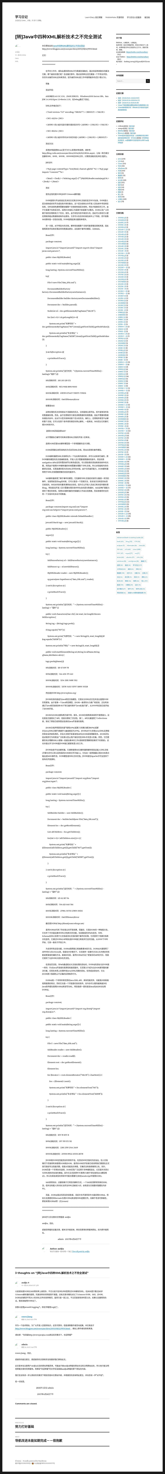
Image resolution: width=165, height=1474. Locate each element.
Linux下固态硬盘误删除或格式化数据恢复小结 (133, 105)
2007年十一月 (123, 431)
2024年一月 (122, 251)
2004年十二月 (123, 514)
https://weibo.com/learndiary (137, 52)
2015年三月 (122, 322)
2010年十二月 (122, 362)
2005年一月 (122, 511)
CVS (137, 541)
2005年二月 (122, 509)
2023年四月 (122, 263)
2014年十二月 (122, 327)
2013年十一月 (122, 336)
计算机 (120, 199)
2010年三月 (122, 381)
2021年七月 (122, 301)
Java (16, 58)
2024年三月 (122, 246)
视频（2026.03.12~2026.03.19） (129, 103)
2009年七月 (122, 398)
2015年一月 (122, 324)
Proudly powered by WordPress (34, 1461)
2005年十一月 (123, 488)
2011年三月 (121, 357)
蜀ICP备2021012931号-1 (23, 1463)
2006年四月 (122, 476)
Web (119, 166)
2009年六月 (122, 400)
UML (140, 557)
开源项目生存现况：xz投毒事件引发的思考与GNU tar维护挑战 (133, 140)
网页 (136, 581)
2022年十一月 (123, 267)
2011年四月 (121, 355)
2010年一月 (122, 386)
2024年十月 (122, 232)
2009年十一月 (123, 391)
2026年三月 (122, 222)
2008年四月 (122, 419)
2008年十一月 (123, 407)
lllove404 (121, 133)
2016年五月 (122, 312)
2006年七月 (122, 469)
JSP (120, 549)
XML (16, 61)
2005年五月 (122, 502)
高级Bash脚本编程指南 (137, 593)
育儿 (119, 194)
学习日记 (21, 17)
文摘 (137, 573)
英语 (119, 197)
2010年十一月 (122, 365)
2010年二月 (122, 383)
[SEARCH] (148, 81)
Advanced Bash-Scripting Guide (130, 537)
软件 (131, 589)
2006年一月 (122, 483)
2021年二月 (122, 308)
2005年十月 (122, 490)
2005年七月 (122, 497)
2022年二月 (122, 286)
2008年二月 (122, 424)
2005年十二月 (123, 485)
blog (129, 541)
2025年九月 (122, 227)
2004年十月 (122, 518)
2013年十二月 (122, 334)
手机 (138, 569)
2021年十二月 (122, 291)
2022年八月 (122, 275)
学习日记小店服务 (134, 17)
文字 (129, 573)
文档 (145, 573)
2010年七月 (122, 374)
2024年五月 (122, 241)
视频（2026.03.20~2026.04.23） (129, 100)
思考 (119, 173)
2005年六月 (122, 500)
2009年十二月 (123, 388)
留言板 (147, 17)
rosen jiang (26, 1317)
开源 (119, 171)
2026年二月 (122, 225)
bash (120, 541)
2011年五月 (121, 353)
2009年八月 (122, 395)
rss (137, 553)
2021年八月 (122, 298)
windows (121, 561)
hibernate (132, 545)
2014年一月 (122, 331)
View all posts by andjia (80, 1251)
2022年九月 (122, 272)
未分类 (120, 180)
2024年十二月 (123, 230)
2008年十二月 (123, 405)
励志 (128, 565)
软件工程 (140, 589)
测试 (136, 577)
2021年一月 (122, 310)
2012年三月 (122, 346)
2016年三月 (122, 317)
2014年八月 (122, 329)
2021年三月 (122, 305)
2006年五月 (122, 473)
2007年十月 (122, 433)
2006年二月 (122, 481)
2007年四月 (122, 447)
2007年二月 (122, 452)
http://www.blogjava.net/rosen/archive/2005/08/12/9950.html (42, 1328)
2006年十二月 (123, 457)
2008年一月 (122, 426)
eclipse (121, 545)
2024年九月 (122, 234)
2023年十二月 (123, 253)
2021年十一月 (122, 294)
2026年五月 (122, 220)
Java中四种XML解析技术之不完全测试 (69, 46)
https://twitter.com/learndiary (138, 57)
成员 (131, 569)
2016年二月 (122, 320)
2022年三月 (122, 284)
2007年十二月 (123, 428)
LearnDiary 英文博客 (93, 17)
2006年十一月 (123, 459)
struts (120, 557)
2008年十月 (122, 410)
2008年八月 (122, 414)
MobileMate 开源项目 (115, 17)
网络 (119, 192)
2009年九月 (122, 393)
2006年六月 (122, 471)
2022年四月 (122, 282)
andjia (17, 52)
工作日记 (121, 569)
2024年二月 (122, 249)
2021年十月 (122, 296)
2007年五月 (122, 445)
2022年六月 (122, 277)
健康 (143, 561)
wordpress (133, 561)
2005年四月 (122, 504)
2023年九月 (122, 256)
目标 (119, 183)
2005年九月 (122, 492)
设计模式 (121, 589)
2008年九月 (122, 412)
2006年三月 (122, 478)
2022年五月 (122, 279)
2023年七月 (122, 258)
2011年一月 (121, 360)
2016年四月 (122, 315)
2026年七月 (122, 218)
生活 (120, 581)
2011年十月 (121, 348)
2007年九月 (122, 436)
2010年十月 (122, 367)
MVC (120, 553)
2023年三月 (122, 265)
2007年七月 (122, 440)
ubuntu (130, 557)
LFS (119, 161)
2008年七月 (122, 417)
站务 (119, 187)
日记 (119, 577)
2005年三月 (122, 507)
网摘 (119, 190)
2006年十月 (122, 462)
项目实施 (121, 593)
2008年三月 (122, 421)
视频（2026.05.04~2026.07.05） (129, 98)
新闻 (119, 178)
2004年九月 (122, 521)
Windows (121, 168)
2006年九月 (122, 464)
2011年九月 (121, 350)
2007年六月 (122, 443)
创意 (120, 565)
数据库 (120, 175)
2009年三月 (122, 402)
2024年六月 (122, 239)
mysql (129, 553)
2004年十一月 (123, 516)
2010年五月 (122, 379)
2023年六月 (122, 260)
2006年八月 (122, 466)
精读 (128, 581)
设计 (119, 202)
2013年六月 (122, 338)
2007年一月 (122, 455)
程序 (119, 185)
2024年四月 (122, 244)
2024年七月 (122, 237)
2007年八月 (122, 438)
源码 (144, 577)
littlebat (121, 131)
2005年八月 (122, 495)
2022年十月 (122, 270)
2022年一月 (122, 289)
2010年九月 (122, 369)
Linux (120, 164)
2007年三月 (122, 450)
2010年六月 (122, 376)
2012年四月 (122, 343)
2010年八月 (122, 372)
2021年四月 (122, 303)
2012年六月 (122, 341)
